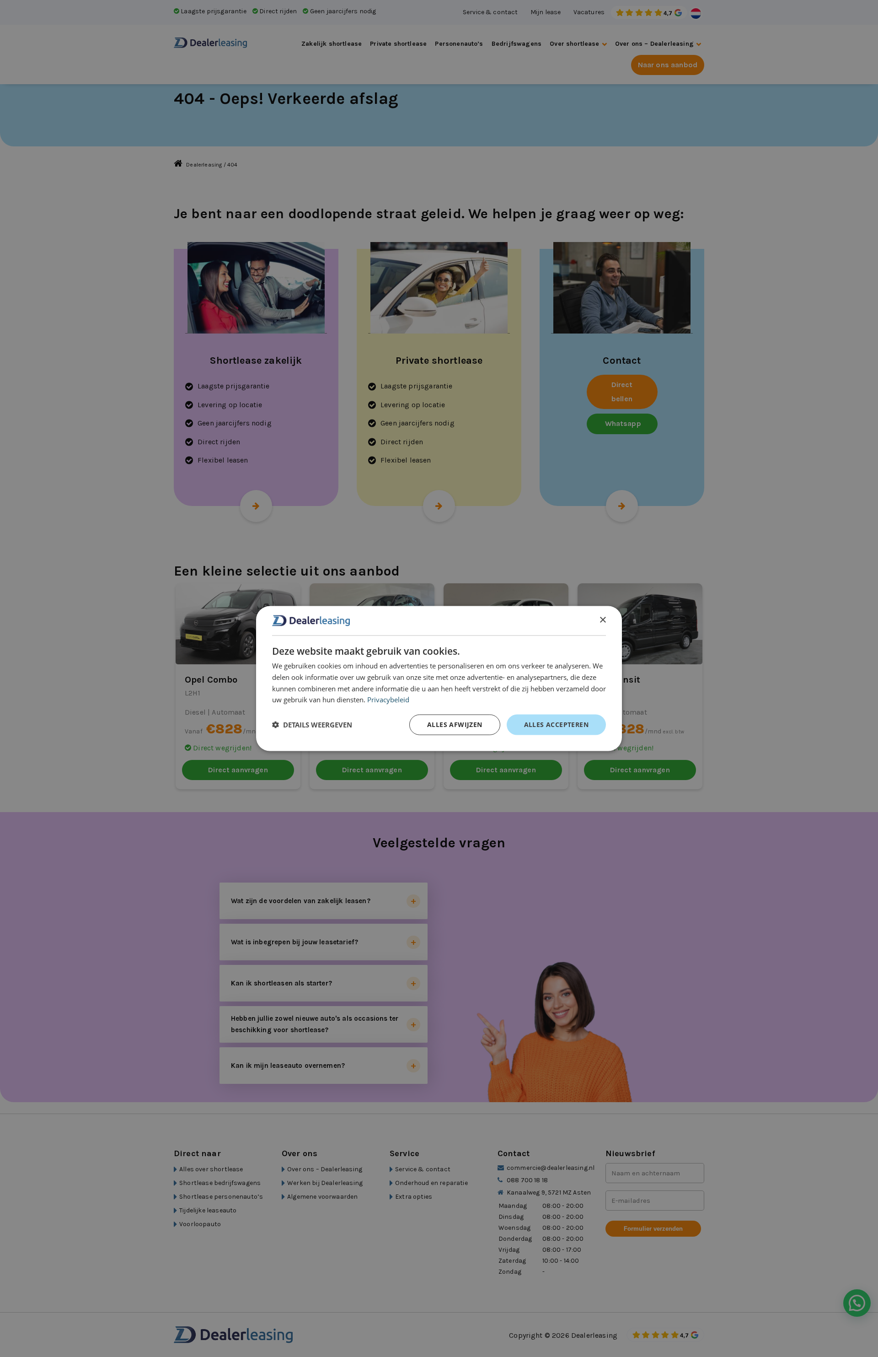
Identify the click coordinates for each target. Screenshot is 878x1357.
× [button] (602, 620)
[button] (312, 725)
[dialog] (439, 678)
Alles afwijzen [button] (454, 724)
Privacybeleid (388, 699)
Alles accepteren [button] (556, 724)
